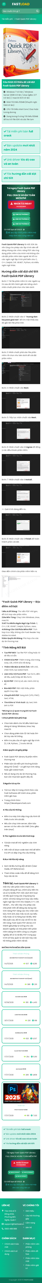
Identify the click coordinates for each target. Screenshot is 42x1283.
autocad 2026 (21, 1069)
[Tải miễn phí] (21, 4)
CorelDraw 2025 (21, 997)
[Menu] (4, 4)
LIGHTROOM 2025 (21, 1015)
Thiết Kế (16, 954)
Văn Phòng (24, 954)
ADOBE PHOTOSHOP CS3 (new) (21, 978)
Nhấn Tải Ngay (23, 204)
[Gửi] (37, 11)
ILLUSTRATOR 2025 (21, 1051)
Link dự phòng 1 (22, 214)
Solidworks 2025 (21, 1033)
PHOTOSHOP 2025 (21, 1110)
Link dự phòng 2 (22, 219)
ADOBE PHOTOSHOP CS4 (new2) (21, 958)
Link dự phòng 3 (22, 224)
